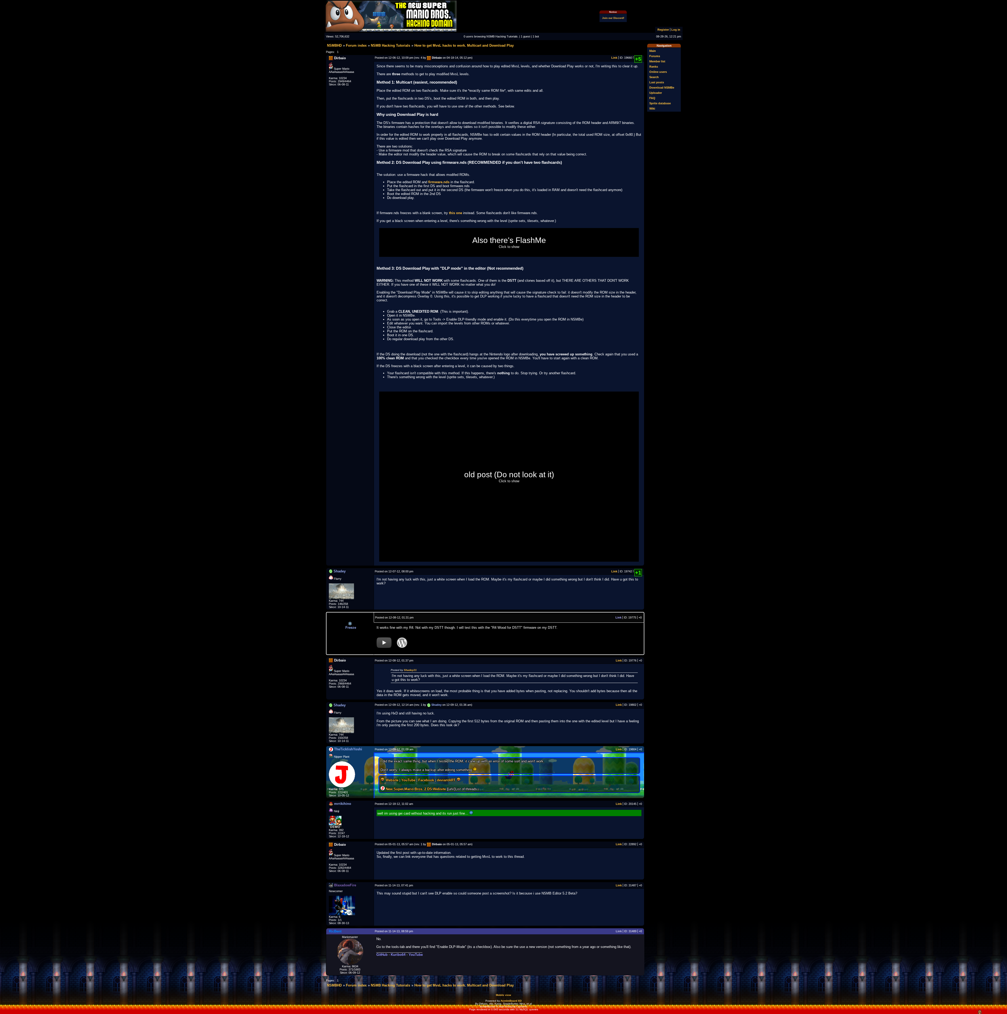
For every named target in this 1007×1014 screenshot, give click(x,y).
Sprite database (660, 103)
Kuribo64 (398, 955)
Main (652, 50)
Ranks (653, 66)
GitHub (382, 955)
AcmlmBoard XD (511, 1000)
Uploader (655, 92)
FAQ (652, 98)
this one (455, 213)
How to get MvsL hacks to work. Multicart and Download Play (464, 45)
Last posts (656, 82)
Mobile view (503, 995)
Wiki (652, 108)
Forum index (356, 45)
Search (654, 77)
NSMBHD (334, 45)
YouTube (408, 780)
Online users (658, 71)
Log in (675, 29)
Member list (657, 61)
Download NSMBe (661, 87)
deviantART (446, 780)
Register (663, 29)
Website (391, 780)
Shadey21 (410, 670)
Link (614, 57)
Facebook (426, 780)
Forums (654, 56)
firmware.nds (438, 182)
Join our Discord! (613, 18)
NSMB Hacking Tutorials (390, 45)
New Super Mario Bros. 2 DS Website (416, 789)
